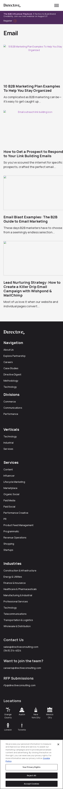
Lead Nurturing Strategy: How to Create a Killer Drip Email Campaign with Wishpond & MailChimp (32, 289)
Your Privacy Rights (31, 767)
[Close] (58, 744)
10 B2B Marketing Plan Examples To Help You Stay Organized (32, 88)
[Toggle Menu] (56, 5)
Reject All (31, 775)
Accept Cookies (31, 783)
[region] (31, 764)
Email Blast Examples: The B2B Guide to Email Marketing (30, 219)
